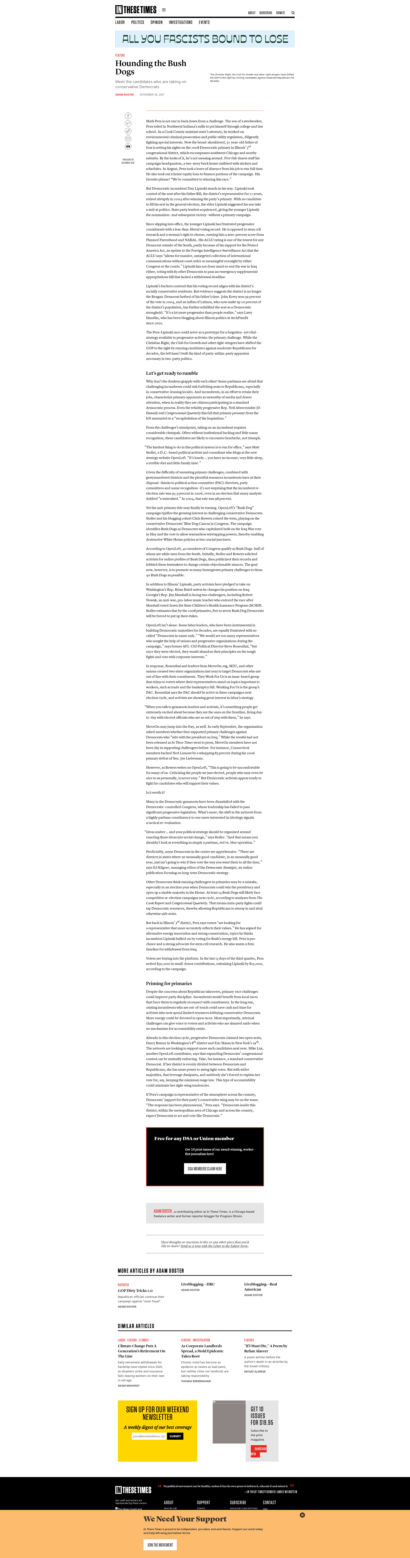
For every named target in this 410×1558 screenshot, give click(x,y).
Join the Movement (160, 1545)
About (252, 12)
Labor (120, 22)
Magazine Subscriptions (244, 1508)
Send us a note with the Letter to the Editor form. (215, 1246)
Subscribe (265, 12)
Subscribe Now (259, 1451)
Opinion (157, 22)
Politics (137, 22)
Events (204, 22)
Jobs (265, 1509)
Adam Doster (124, 94)
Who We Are (170, 1508)
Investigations (181, 22)
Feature (120, 55)
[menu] (164, 10)
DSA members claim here (205, 1169)
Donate (280, 12)
